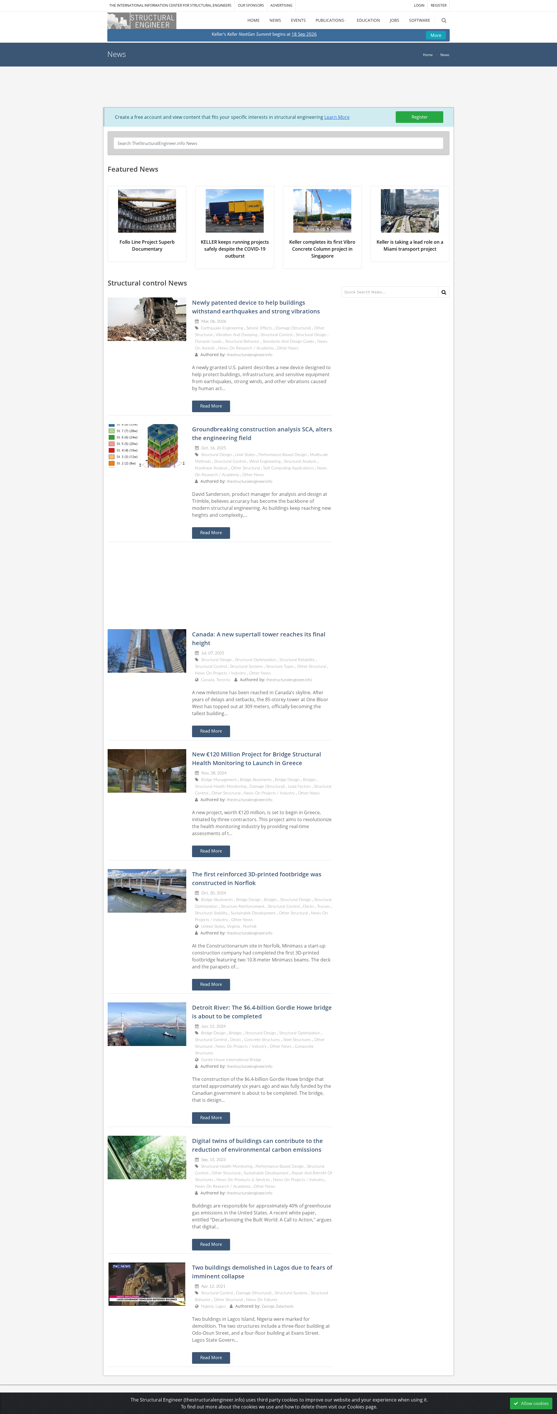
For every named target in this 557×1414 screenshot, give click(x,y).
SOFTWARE (419, 20)
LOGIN (419, 5)
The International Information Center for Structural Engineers (170, 5)
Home (428, 54)
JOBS (394, 20)
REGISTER (438, 5)
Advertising (281, 5)
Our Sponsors (251, 5)
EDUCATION (368, 20)
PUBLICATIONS (330, 20)
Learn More (337, 117)
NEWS (275, 20)
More (436, 35)
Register (420, 117)
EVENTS (298, 20)
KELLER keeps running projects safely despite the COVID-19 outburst (235, 249)
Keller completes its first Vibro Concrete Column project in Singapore (322, 249)
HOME (253, 20)
